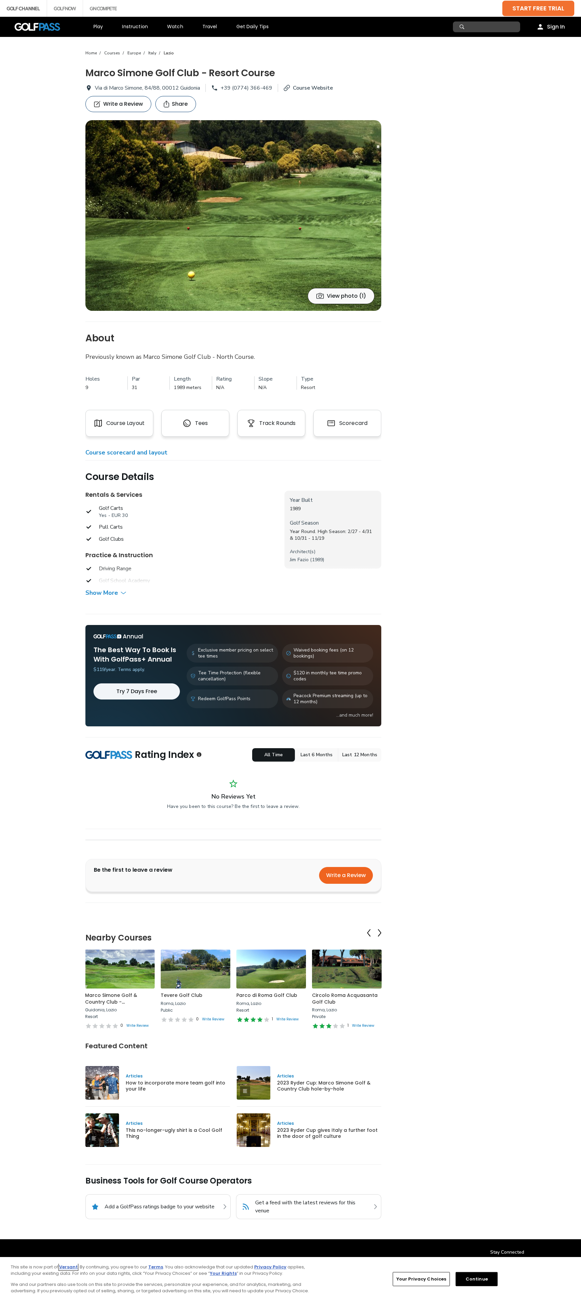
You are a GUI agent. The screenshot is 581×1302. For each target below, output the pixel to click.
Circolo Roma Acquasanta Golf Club (345, 998)
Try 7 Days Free (136, 691)
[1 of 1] (233, 215)
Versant (68, 1267)
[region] (290, 1279)
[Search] (463, 26)
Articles (134, 1076)
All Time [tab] (273, 755)
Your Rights (223, 1273)
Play (98, 26)
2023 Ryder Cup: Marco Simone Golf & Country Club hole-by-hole (324, 1085)
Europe (134, 53)
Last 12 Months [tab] (359, 755)
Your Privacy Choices (421, 1279)
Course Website (313, 88)
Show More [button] (101, 593)
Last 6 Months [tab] (317, 755)
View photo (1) (346, 296)
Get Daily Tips (252, 26)
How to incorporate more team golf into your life (175, 1085)
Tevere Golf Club (181, 995)
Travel (209, 26)
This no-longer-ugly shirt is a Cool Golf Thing (174, 1133)
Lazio (169, 53)
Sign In (556, 27)
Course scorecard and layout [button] (126, 452)
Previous (369, 932)
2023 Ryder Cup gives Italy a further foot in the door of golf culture (327, 1133)
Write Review (137, 1025)
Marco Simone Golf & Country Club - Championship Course (112, 1002)
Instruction (135, 26)
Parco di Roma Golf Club (266, 995)
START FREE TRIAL (538, 8)
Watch (175, 26)
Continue (477, 1279)
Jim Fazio (299, 560)
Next (380, 932)
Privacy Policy (270, 1267)
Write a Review (346, 875)
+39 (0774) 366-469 (246, 88)
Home (91, 53)
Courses (112, 53)
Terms (155, 1267)
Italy (152, 53)
